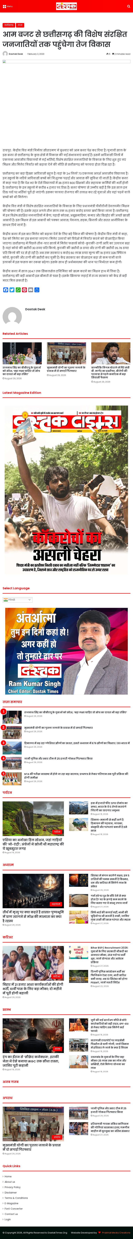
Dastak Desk (16, 53)
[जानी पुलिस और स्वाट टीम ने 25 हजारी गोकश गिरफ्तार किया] (12, 763)
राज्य (20, 25)
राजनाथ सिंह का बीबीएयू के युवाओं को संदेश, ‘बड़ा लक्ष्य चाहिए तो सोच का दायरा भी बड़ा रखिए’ (22, 371)
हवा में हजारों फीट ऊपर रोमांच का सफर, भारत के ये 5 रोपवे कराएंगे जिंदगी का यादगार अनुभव (109, 806)
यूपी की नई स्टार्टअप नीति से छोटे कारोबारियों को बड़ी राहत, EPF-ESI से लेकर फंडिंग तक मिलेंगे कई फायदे (109, 1025)
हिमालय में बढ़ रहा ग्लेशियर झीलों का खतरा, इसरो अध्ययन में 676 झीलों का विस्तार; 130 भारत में (77, 743)
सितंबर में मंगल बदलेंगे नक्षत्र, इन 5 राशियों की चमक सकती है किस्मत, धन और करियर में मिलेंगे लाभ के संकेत (110, 881)
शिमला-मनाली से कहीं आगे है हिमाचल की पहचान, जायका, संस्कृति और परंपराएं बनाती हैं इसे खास (109, 825)
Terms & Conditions (16, 1198)
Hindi (11, 599)
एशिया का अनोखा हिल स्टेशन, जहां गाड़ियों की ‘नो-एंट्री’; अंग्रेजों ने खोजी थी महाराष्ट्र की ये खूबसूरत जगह (33, 844)
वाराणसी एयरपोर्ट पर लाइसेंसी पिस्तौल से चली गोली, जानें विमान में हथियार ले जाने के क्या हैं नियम (110, 1044)
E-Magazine (11, 1203)
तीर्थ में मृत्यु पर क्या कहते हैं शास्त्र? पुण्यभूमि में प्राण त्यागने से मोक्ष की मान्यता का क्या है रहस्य (33, 916)
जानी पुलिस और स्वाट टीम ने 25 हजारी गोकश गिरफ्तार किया (58, 758)
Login (8, 1219)
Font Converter (14, 1208)
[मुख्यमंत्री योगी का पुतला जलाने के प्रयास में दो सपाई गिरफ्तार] (66, 353)
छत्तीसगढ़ (9, 25)
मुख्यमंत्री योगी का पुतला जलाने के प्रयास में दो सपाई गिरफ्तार (66, 369)
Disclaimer (11, 1192)
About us (10, 1182)
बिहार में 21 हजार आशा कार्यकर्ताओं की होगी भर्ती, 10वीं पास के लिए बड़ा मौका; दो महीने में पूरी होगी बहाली (33, 988)
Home (8, 1176)
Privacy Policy (13, 1187)
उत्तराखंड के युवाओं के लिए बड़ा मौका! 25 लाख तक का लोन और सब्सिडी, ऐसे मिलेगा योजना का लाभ (108, 1062)
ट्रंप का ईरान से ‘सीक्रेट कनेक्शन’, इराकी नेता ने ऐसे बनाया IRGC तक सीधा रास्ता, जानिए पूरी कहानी (31, 1061)
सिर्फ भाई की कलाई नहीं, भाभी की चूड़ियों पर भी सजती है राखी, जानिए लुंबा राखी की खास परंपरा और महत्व (110, 916)
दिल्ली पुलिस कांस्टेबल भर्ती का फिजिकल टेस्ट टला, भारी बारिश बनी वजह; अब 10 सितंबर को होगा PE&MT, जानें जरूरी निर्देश (109, 977)
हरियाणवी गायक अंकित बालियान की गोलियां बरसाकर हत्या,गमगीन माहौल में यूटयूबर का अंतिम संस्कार (110, 1127)
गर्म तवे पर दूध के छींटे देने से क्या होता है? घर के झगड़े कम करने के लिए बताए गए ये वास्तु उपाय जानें (109, 899)
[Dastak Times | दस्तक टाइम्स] (66, 6)
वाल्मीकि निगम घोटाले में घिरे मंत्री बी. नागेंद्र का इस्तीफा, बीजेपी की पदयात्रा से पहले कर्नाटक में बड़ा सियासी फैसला (110, 372)
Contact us (11, 1214)
